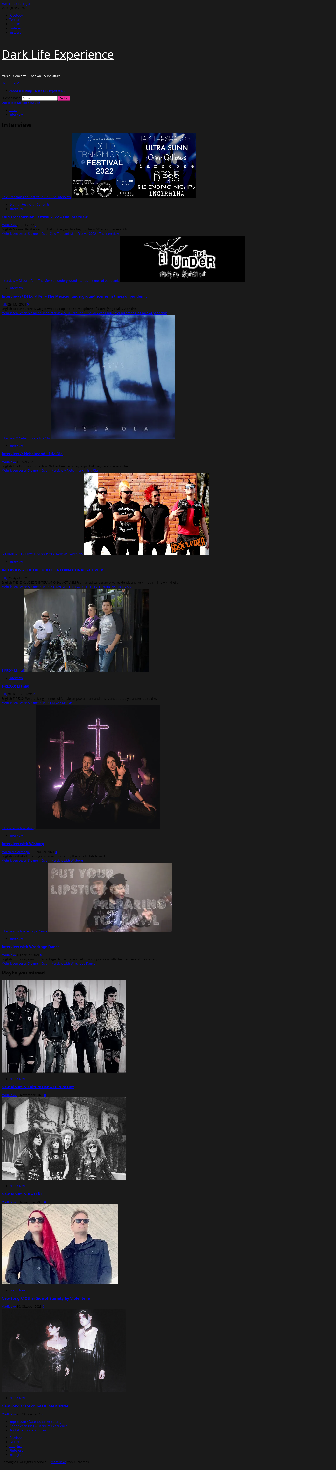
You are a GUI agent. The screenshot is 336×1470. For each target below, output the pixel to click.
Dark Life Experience (58, 54)
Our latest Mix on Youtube (21, 103)
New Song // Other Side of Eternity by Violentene (46, 1298)
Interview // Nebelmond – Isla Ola (26, 438)
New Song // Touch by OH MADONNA (35, 1406)
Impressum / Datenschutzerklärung (35, 1422)
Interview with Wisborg (18, 828)
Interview (16, 209)
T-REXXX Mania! (13, 670)
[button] (10, 83)
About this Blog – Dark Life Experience (37, 91)
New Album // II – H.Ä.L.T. (24, 1194)
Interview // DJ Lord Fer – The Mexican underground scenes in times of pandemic (60, 280)
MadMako (9, 225)
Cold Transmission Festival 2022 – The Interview (36, 197)
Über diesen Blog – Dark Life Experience (38, 1426)
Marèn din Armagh (16, 852)
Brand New (17, 1079)
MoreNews (58, 1462)
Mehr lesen (60, 233)
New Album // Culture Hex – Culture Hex (38, 1086)
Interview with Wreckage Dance (24, 931)
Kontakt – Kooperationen (27, 1430)
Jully (5, 304)
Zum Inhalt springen (16, 4)
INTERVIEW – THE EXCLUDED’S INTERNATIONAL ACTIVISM (43, 554)
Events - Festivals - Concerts (29, 204)
